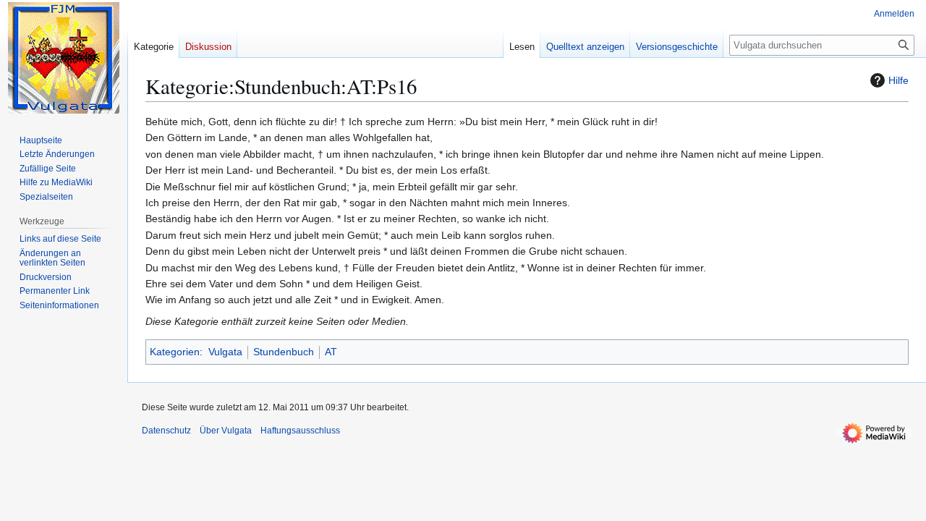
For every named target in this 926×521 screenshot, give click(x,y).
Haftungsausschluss (300, 430)
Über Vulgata (226, 430)
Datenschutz (166, 430)
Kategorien (175, 351)
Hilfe (898, 80)
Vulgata (225, 351)
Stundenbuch (283, 351)
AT (331, 351)
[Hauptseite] (64, 58)
